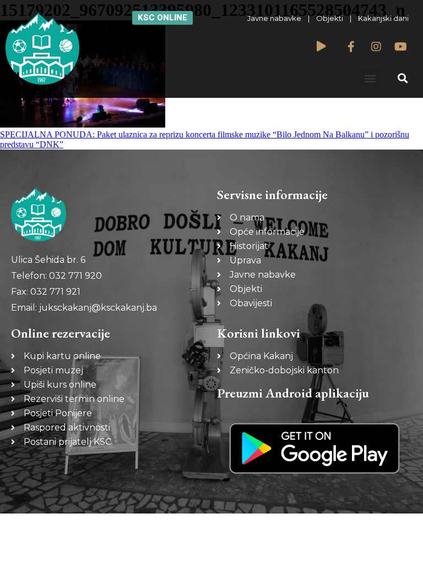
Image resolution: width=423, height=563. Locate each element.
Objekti (329, 18)
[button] (370, 78)
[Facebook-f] (351, 47)
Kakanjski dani (383, 18)
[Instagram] (376, 47)
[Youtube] (401, 47)
